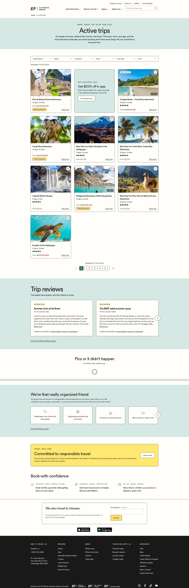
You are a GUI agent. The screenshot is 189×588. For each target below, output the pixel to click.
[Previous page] (76, 268)
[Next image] (69, 94)
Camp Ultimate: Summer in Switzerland (64, 331)
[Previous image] (64, 94)
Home (33, 15)
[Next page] (113, 268)
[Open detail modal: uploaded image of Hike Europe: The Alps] (50, 433)
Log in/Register (147, 3)
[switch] (68, 72)
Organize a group (115, 3)
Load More (89, 460)
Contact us (127, 3)
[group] (62, 318)
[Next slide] (157, 318)
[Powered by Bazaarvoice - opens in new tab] (151, 464)
